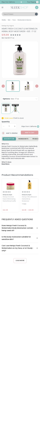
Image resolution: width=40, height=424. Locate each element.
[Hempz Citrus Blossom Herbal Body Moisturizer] (29, 184)
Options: (11, 99)
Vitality (4, 20)
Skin (9, 20)
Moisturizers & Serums (24, 20)
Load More (20, 260)
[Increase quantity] (14, 126)
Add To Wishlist (12, 133)
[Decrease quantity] (3, 126)
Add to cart (29, 132)
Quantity (6, 122)
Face (14, 20)
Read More (5, 164)
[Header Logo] (19, 7)
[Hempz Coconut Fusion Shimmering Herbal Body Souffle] (10, 184)
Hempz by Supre (8, 26)
